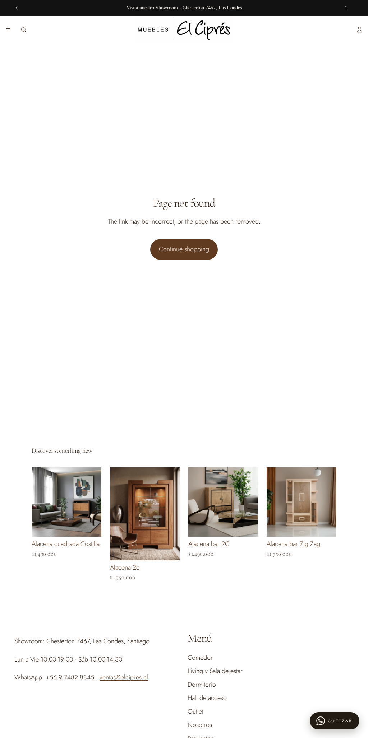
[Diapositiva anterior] (17, 8)
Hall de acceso (207, 697)
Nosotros (200, 725)
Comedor (200, 657)
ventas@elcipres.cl (124, 677)
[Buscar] (24, 30)
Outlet (195, 711)
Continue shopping (184, 249)
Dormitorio (202, 684)
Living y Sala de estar (215, 671)
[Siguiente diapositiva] (346, 8)
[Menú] (8, 30)
